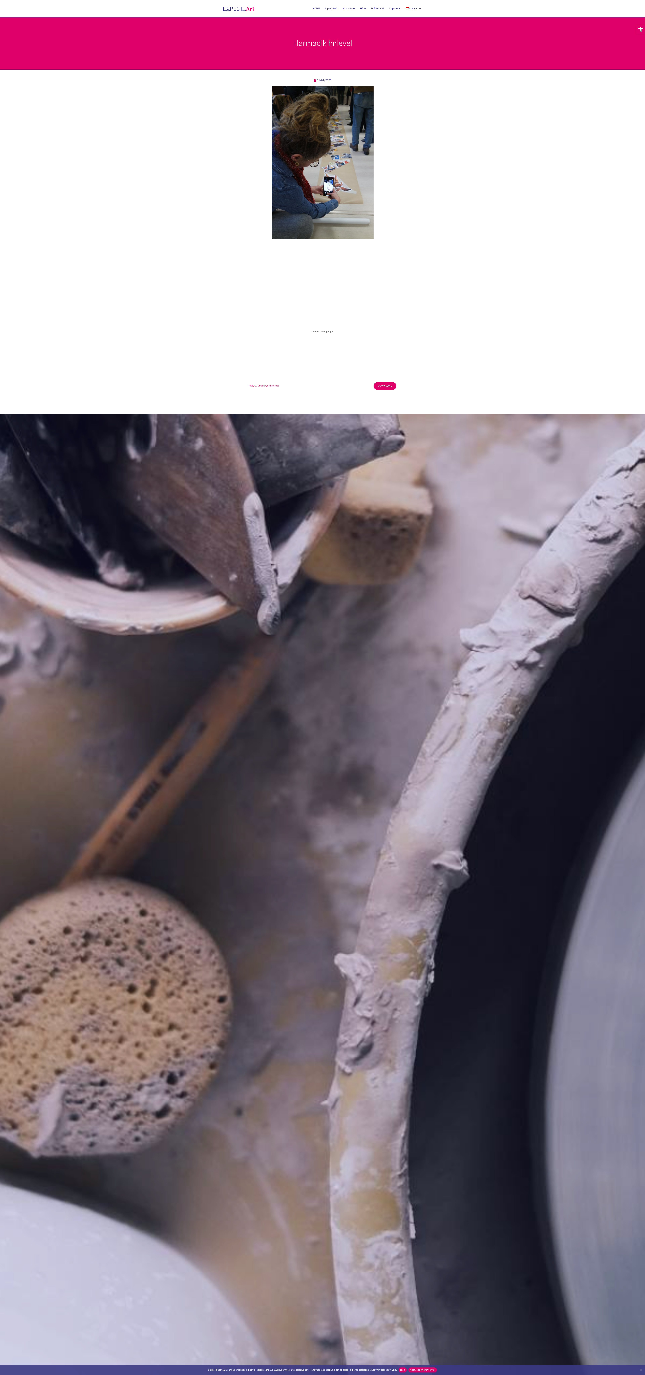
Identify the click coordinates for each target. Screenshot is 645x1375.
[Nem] (640, 1370)
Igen (402, 1369)
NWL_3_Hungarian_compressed (264, 385)
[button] (640, 29)
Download (385, 385)
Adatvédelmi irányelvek (422, 1369)
